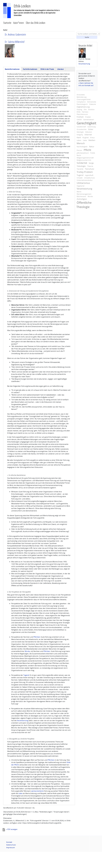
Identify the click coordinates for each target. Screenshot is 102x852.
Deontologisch (82, 104)
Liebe (20, 793)
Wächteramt (81, 196)
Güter (90, 129)
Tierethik (80, 169)
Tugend (26, 675)
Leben (79, 140)
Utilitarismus (83, 183)
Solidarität (82, 162)
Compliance (81, 102)
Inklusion (88, 132)
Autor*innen (18, 22)
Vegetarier (81, 186)
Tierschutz (89, 169)
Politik (92, 153)
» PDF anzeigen (11, 829)
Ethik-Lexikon (22, 6)
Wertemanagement (84, 194)
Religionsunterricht (84, 160)
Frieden (88, 117)
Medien (91, 140)
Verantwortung (22, 720)
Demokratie (91, 102)
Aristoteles (81, 95)
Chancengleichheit (84, 99)
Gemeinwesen (88, 119)
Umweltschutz (89, 178)
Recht (79, 155)
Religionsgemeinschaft (85, 158)
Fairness (85, 112)
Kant (79, 137)
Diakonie (92, 104)
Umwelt (79, 178)
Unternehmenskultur (85, 180)
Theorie (90, 166)
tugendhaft (89, 175)
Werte (79, 192)
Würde (27, 651)
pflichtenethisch (83, 153)
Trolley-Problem (85, 171)
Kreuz (92, 137)
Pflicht (87, 150)
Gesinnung (91, 127)
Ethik (78, 112)
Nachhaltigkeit (82, 147)
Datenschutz (11, 845)
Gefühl (79, 119)
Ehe (85, 109)
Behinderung (81, 97)
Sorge (91, 163)
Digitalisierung (83, 107)
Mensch (81, 143)
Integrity (80, 135)
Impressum (10, 847)
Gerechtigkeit (86, 123)
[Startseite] (7, 10)
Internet (88, 134)
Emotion (91, 109)
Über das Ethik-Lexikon (35, 22)
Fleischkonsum (82, 114)
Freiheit (80, 117)
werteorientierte (37, 791)
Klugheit (85, 137)
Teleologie (81, 166)
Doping (79, 109)
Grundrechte (81, 129)
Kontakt (9, 842)
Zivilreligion (82, 199)
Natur (91, 146)
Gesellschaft (81, 127)
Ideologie (80, 132)
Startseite (7, 22)
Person (79, 150)
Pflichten (36, 637)
